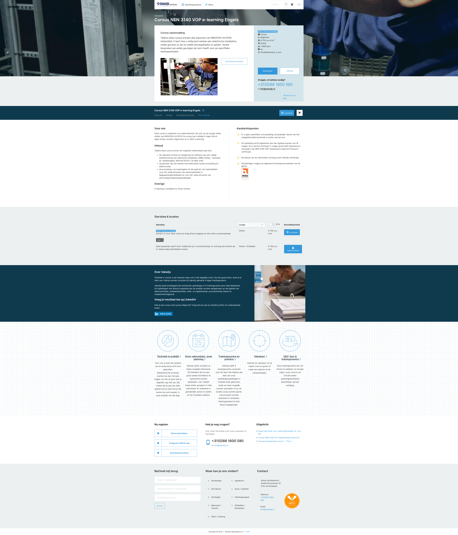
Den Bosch (216, 489)
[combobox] (252, 225)
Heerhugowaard (242, 497)
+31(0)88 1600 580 (275, 84)
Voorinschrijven (293, 249)
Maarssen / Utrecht (216, 506)
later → (160, 240)
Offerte (289, 71)
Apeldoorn (239, 480)
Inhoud (169, 115)
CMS (248, 532)
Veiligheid (158, 16)
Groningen (216, 497)
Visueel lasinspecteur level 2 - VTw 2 (275, 441)
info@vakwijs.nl (267, 89)
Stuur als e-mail (289, 96)
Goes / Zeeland (241, 489)
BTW (278, 224)
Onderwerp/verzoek (162, 495)
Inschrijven (267, 71)
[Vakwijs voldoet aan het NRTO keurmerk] (292, 501)
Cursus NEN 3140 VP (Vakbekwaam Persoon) (278, 437)
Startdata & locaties (185, 115)
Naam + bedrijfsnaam (162, 477)
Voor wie (158, 115)
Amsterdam (216, 480)
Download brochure (234, 61)
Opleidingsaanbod (191, 4)
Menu (209, 4)
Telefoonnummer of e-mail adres (166, 486)
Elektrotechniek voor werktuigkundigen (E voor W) (279, 432)
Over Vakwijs (204, 115)
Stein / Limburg (218, 516)
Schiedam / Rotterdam (240, 506)
